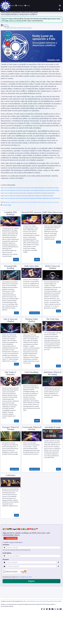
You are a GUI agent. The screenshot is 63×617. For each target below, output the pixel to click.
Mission (33, 601)
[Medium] (61, 609)
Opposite (29, 28)
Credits (59, 601)
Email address (7, 553)
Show (16, 259)
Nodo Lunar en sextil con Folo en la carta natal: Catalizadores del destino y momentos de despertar (28, 193)
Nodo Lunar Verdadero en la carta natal (36, 202)
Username (6, 545)
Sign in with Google (11, 538)
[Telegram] (49, 609)
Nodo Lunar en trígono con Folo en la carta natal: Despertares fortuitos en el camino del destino (27, 195)
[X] (47, 609)
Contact (28, 601)
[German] (10, 529)
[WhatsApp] (55, 609)
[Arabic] (24, 529)
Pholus (25, 28)
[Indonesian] (37, 529)
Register (4, 19)
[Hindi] (26, 529)
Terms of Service (40, 601)
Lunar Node (20, 28)
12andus (6, 25)
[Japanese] (21, 529)
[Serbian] (30, 529)
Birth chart (13, 28)
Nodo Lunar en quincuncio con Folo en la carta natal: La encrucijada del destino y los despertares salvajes (30, 188)
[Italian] (17, 529)
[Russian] (15, 529)
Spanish (8, 28)
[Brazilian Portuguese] (8, 529)
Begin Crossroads (34, 469)
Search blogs (7, 205)
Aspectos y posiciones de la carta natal (15, 202)
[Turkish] (28, 529)
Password (6, 559)
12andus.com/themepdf (15, 21)
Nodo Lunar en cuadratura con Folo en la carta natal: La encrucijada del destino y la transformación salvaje (30, 190)
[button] (59, 5)
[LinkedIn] (58, 609)
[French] (12, 529)
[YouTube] (52, 609)
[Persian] (35, 529)
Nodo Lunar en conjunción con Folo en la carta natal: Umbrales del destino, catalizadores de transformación (30, 198)
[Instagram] (44, 609)
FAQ (55, 601)
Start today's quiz (34, 313)
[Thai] (32, 529)
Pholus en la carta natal (53, 202)
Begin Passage (14, 469)
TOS (20, 577)
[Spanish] (6, 529)
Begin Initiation (56, 421)
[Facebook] (41, 609)
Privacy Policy (28, 577)
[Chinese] (19, 529)
